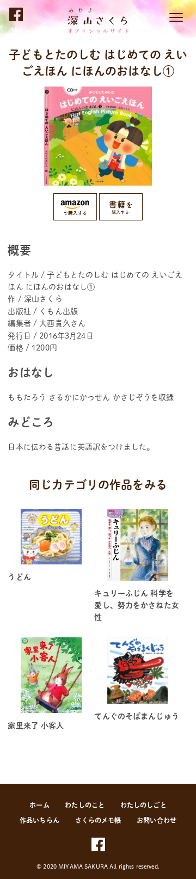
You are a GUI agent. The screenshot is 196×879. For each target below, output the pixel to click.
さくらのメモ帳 (98, 820)
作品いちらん (39, 820)
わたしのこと (85, 805)
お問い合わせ (156, 820)
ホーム (39, 805)
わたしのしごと (143, 805)
